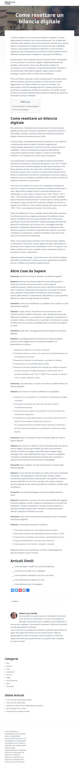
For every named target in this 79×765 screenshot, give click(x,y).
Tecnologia (9, 686)
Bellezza (9, 666)
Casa (7, 669)
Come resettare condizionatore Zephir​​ (18, 700)
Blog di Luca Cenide (10, 3)
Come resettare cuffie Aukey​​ (15, 703)
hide (28, 102)
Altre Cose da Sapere (20, 110)
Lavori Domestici (11, 681)
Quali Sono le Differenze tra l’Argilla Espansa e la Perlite (24, 706)
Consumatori (10, 672)
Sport (8, 683)
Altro (8, 663)
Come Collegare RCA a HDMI (16, 709)
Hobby (8, 678)
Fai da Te (15, 601)
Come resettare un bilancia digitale (25, 106)
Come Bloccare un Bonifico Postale (17, 711)
